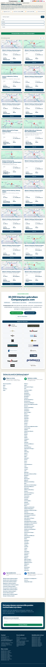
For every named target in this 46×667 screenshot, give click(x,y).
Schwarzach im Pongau (28, 532)
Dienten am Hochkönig (28, 407)
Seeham (25, 533)
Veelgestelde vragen (28, 581)
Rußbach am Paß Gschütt (29, 507)
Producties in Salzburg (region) (9, 586)
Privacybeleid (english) (20, 641)
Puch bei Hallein (27, 500)
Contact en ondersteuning (21, 637)
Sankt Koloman (27, 519)
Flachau (25, 423)
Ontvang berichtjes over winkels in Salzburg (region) (23, 33)
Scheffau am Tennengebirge (29, 529)
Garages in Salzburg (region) (8, 595)
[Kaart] (41, 38)
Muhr (25, 483)
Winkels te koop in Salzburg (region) (10, 578)
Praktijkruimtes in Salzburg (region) (10, 589)
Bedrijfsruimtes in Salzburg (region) (10, 594)
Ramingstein (26, 503)
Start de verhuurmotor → (23, 316)
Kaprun (25, 453)
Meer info (12, 62)
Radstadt (26, 502)
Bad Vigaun (26, 396)
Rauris (25, 505)
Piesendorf (26, 497)
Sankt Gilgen (26, 516)
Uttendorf (26, 554)
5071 (4, 387)
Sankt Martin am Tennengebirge (30, 522)
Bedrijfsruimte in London (36, 636)
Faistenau (26, 420)
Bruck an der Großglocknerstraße (30, 404)
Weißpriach (26, 564)
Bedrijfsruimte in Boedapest (37, 645)
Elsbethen (26, 416)
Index (17, 646)
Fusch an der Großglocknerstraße (30, 426)
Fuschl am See (27, 428)
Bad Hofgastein (27, 394)
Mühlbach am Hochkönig (29, 481)
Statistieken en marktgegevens (30, 578)
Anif (25, 388)
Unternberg (26, 551)
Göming (25, 432)
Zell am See (26, 570)
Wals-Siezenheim (27, 560)
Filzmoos (26, 421)
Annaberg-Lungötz (28, 390)
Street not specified (7, 383)
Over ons (26, 580)
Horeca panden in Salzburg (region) (10, 587)
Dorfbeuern (26, 409)
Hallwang (26, 442)
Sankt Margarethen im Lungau (30, 521)
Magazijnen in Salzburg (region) (9, 583)
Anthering (26, 391)
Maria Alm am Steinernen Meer (30, 473)
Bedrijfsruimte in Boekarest (37, 642)
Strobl (25, 538)
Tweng (25, 548)
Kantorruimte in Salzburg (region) (9, 581)
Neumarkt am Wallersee (29, 486)
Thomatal (26, 546)
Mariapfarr (26, 475)
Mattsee (25, 477)
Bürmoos (26, 405)
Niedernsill (26, 488)
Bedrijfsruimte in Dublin (5, 656)
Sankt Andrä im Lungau (28, 513)
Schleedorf (26, 530)
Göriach (25, 434)
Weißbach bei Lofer (28, 562)
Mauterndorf (26, 478)
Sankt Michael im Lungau (29, 526)
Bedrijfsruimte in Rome (36, 640)
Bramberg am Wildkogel (29, 402)
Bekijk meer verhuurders (23, 321)
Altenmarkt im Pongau (28, 386)
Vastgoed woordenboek (20, 644)
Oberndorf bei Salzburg (29, 492)
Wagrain (26, 557)
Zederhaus (26, 568)
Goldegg (26, 429)
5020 (4, 385)
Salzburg (5, 388)
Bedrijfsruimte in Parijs (36, 637)
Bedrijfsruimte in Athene (36, 646)
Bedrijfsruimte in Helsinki (5, 654)
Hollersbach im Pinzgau (29, 448)
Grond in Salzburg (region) (8, 592)
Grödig (25, 435)
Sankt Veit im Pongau (28, 527)
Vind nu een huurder (30, 312)
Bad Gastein (26, 393)
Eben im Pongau (27, 412)
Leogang (26, 467)
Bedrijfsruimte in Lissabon (6, 650)
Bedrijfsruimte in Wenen (36, 641)
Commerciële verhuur (10, 2)
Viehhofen (26, 556)
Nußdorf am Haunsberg (28, 489)
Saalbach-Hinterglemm (28, 508)
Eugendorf (26, 418)
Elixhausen (26, 415)
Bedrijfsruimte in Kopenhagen (6, 655)
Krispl (25, 461)
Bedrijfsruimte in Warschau (37, 644)
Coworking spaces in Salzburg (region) (10, 584)
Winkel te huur (18, 2)
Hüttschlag (26, 451)
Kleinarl (25, 454)
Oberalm (26, 491)
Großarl (25, 437)
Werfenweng (26, 567)
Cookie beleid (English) (20, 642)
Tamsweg (26, 541)
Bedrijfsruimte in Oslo (5, 659)
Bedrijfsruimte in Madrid (36, 639)
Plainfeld (26, 499)
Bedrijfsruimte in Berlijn (36, 638)
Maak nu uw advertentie (16, 312)
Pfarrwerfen (26, 496)
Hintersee (26, 445)
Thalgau (25, 545)
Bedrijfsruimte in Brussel (5, 657)
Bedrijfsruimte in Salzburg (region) (10, 580)
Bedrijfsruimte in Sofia (5, 653)
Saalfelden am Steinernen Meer (30, 510)
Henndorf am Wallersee (28, 443)
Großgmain (26, 439)
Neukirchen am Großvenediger (30, 484)
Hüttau (25, 450)
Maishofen (26, 472)
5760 (4, 390)
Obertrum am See (27, 494)
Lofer (25, 470)
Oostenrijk (3, 2)
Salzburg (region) (26, 2)
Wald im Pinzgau (27, 559)
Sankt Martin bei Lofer (28, 524)
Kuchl (25, 462)
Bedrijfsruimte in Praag (5, 651)
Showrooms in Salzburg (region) (9, 591)
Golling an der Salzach (28, 431)
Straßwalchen (27, 537)
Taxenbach (26, 543)
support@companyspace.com (7, 639)
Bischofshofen (27, 401)
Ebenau (25, 413)
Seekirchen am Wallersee (29, 535)
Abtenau (26, 383)
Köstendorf (26, 458)
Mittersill (26, 480)
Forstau (25, 424)
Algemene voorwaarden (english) (22, 640)
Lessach (26, 469)
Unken (25, 549)
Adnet (25, 385)
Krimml (25, 459)
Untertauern (26, 552)
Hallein (25, 440)
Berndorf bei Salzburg (28, 399)
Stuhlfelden (26, 540)
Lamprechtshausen (28, 464)
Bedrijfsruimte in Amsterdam (6, 658)
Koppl (25, 456)
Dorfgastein (26, 410)
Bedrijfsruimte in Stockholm (6, 652)
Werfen (25, 565)
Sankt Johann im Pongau (29, 518)
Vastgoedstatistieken (20, 645)
